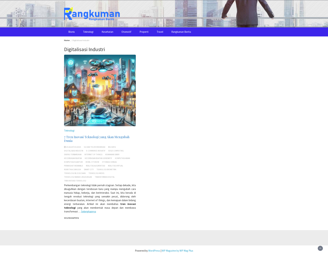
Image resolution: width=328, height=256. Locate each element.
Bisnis (71, 31)
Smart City (89, 169)
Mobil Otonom (92, 162)
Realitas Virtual (115, 166)
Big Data (112, 147)
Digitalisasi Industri (73, 151)
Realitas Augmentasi (95, 166)
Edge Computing (116, 151)
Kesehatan (107, 31)
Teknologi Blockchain (75, 173)
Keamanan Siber (112, 154)
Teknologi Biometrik (106, 169)
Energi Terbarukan (72, 154)
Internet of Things (93, 154)
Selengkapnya (88, 211)
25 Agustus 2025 (73, 147)
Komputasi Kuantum (73, 162)
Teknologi (88, 31)
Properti (144, 31)
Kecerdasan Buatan (73, 158)
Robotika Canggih (72, 169)
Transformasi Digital (105, 177)
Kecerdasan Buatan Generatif (98, 158)
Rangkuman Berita (181, 31)
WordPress (154, 250)
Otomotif (126, 31)
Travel (160, 31)
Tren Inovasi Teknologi (75, 181)
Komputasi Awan (122, 158)
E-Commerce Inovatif (95, 151)
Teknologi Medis (96, 173)
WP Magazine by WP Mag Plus (177, 250)
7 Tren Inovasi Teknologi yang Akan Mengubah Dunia (96, 139)
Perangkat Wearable (73, 166)
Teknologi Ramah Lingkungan (78, 177)
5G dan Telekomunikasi (94, 147)
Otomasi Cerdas (109, 162)
